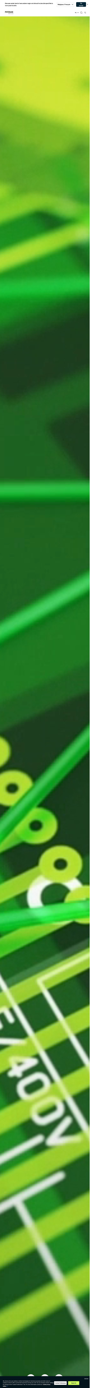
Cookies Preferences (60, 1383)
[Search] (81, 13)
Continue (86, 1378)
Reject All (73, 1383)
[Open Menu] (85, 13)
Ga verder (81, 4)
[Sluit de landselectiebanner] (87, 4)
